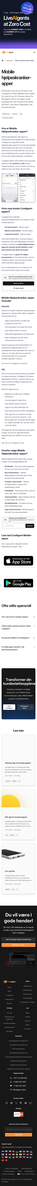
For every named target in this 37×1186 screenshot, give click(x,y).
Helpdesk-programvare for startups (18, 1069)
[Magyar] (13, 1154)
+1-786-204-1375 (19, 1086)
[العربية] (3, 1151)
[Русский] (17, 1157)
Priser (9, 991)
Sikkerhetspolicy (26, 1168)
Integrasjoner (9, 999)
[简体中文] (6, 1160)
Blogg (27, 1013)
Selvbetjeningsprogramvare (18, 1053)
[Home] (3, 60)
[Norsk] (3, 1157)
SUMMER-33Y (12, 32)
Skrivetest (27, 1029)
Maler (27, 1025)
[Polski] (6, 1157)
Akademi (27, 1021)
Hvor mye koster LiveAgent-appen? (15, 617)
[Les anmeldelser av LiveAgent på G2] (18, 1114)
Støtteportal (27, 986)
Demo (9, 987)
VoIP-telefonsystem (18, 1049)
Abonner (30, 526)
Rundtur (9, 1003)
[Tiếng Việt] (3, 1160)
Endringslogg (27, 998)
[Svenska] (27, 1157)
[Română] (13, 1157)
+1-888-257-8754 (19, 1082)
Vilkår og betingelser (11, 1168)
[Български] (6, 1151)
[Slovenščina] (24, 1157)
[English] (24, 1151)
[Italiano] (17, 1154)
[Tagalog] (31, 1157)
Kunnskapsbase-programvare (18, 1041)
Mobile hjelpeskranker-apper (24, 60)
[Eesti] (31, 1151)
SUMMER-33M (16, 29)
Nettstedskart (29, 1171)
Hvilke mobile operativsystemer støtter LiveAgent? (16, 627)
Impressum (9, 1031)
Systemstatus (27, 994)
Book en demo (18, 283)
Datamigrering (27, 990)
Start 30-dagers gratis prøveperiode (18, 939)
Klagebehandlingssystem (18, 1061)
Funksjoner (9, 60)
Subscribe (18, 1134)
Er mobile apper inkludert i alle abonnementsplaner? (13, 648)
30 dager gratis (18, 288)
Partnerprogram (9, 1027)
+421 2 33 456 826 (20, 1078)
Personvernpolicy (9, 1171)
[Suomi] (3, 1154)
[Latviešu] (27, 1154)
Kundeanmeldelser (9, 1023)
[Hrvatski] (10, 1154)
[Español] (27, 1151)
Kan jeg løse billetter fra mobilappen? (16, 638)
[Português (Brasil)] (10, 1157)
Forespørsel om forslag (27, 1002)
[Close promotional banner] (34, 2)
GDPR (20, 1171)
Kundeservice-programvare (18, 1045)
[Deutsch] (17, 1151)
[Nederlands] (31, 1154)
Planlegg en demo (24, 707)
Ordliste (27, 1017)
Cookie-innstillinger (8, 1174)
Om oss (9, 1013)
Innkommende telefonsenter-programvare (18, 1057)
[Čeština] (10, 1151)
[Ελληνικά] (20, 1151)
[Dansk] (13, 1151)
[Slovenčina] (20, 1157)
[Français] (6, 1154)
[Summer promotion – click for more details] (18, 24)
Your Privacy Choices (28, 1174)
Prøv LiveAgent (9, 707)
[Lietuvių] (24, 1154)
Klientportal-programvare (18, 1065)
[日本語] (20, 1154)
